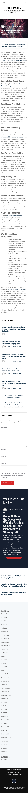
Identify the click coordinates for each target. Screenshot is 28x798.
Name (3, 449)
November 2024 (5, 688)
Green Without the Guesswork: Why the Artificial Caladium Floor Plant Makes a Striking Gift (13, 329)
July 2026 (4, 617)
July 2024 (4, 702)
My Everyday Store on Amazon (16, 289)
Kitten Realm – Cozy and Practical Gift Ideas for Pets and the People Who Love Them (13, 356)
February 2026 (5, 635)
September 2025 (6, 652)
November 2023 (5, 730)
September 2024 (6, 695)
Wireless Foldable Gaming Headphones (14, 60)
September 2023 (6, 737)
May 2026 (4, 624)
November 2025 (5, 645)
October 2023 (5, 734)
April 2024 (4, 713)
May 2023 (4, 751)
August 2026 (4, 614)
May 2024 (4, 709)
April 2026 (4, 628)
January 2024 (5, 723)
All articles (4, 760)
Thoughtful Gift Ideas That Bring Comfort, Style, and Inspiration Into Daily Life (14, 383)
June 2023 (4, 748)
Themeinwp (20, 788)
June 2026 (4, 621)
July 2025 (4, 660)
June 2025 (4, 663)
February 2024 (5, 720)
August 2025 (4, 656)
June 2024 (4, 705)
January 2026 (5, 638)
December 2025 (5, 642)
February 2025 (5, 677)
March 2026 (4, 631)
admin (8, 26)
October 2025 (5, 649)
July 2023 (4, 744)
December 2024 (5, 684)
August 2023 (4, 741)
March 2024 (4, 716)
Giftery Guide (14, 8)
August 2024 (4, 698)
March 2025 (4, 674)
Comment (4, 427)
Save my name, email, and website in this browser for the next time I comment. (13, 475)
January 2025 (5, 681)
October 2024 (5, 691)
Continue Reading (14, 557)
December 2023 (5, 727)
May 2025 (4, 667)
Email (3, 457)
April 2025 (4, 670)
